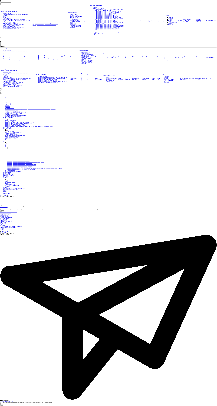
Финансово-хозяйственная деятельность (10, 23)
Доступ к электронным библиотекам (172, 23)
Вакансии (208, 20)
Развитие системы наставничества (73, 24)
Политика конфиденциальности (6, 401)
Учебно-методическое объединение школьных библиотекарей (107, 28)
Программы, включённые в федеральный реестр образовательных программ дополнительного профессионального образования (45, 25)
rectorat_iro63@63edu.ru (4, 38)
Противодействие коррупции (151, 20)
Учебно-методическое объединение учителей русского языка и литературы (109, 25)
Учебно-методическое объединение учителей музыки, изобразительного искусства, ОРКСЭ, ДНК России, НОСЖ (109, 10)
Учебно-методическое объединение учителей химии (105, 20)
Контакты (212, 20)
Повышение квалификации (10, 120)
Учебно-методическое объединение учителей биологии (105, 13)
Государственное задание (5, 214)
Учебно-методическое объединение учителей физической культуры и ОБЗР (109, 26)
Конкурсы (95, 7)
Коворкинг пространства (170, 21)
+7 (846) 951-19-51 (4, 37)
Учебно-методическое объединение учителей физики (105, 14)
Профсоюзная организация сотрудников (198, 20)
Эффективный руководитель (75, 25)
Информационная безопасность (141, 20)
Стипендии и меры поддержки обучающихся (11, 25)
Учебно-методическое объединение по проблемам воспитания (107, 12)
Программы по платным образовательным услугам (42, 23)
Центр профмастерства (86, 20)
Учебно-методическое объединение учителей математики (106, 21)
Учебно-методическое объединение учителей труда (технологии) (107, 27)
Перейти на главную (4, 207)
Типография (170, 24)
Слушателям (180, 20)
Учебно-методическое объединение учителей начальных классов (107, 24)
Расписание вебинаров (37, 16)
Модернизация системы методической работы (74, 15)
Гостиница (170, 19)
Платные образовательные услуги (9, 22)
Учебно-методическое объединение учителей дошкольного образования (109, 32)
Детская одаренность (127, 20)
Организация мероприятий (170, 18)
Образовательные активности (96, 5)
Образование (5, 16)
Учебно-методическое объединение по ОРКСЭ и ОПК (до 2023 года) (108, 11)
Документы (5, 15)
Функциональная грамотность (76, 16)
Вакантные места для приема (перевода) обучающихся (13, 24)
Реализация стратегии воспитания (74, 18)
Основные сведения (7, 13)
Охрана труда (163, 20)
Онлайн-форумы (158, 20)
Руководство (5, 17)
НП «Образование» (134, 20)
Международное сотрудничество (9, 26)
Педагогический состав (7, 18)
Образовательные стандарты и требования (11, 28)
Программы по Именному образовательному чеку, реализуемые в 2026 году (52, 55)
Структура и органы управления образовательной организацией (15, 14)
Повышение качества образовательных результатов (75, 20)
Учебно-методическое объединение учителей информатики (106, 16)
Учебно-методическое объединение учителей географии (106, 15)
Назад (7, 119)
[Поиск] (0, 4)
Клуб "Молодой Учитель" (98, 33)
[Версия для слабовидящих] (0, 45)
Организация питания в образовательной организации (13, 27)
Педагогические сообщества (98, 8)
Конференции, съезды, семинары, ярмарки (101, 34)
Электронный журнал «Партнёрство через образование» (187, 20)
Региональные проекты (72, 12)
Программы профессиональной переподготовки (42, 22)
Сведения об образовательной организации (9, 11)
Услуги (167, 15)
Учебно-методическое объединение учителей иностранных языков (108, 17)
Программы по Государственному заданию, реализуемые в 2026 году (51, 56)
